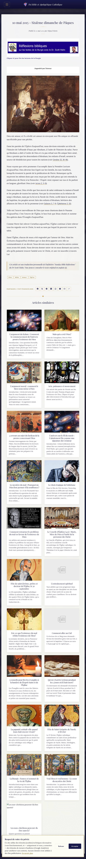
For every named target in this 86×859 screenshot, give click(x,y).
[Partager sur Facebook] (38, 289)
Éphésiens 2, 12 (63, 203)
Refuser (61, 846)
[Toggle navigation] (7, 4)
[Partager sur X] (42, 289)
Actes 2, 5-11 (40, 183)
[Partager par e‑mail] (64, 289)
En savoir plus (27, 853)
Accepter (74, 846)
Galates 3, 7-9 (50, 203)
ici (66, 267)
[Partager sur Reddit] (47, 289)
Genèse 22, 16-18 (60, 159)
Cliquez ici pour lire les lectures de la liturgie (24, 58)
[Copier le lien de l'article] (69, 289)
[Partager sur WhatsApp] (56, 289)
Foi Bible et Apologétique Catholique (45, 4)
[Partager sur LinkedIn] (51, 289)
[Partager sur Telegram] (60, 289)
